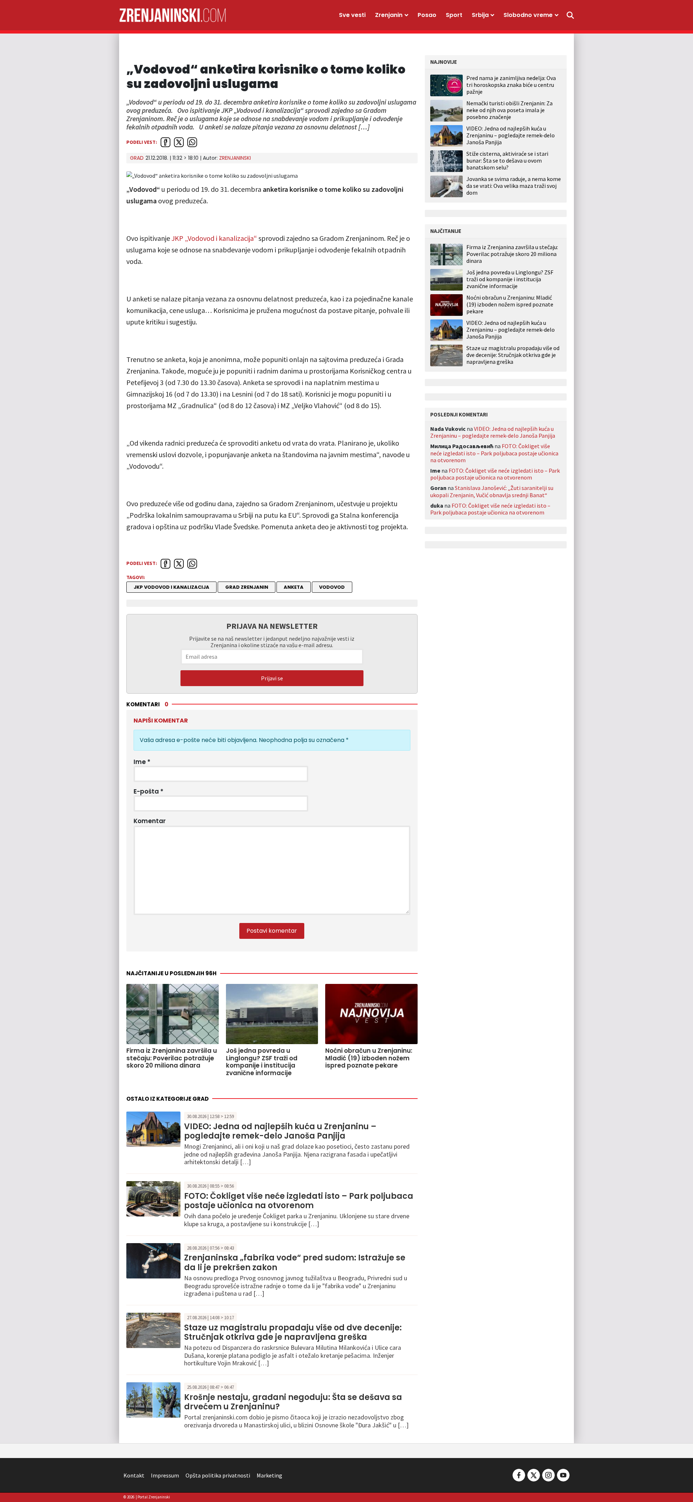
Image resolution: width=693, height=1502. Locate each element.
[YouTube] (563, 1474)
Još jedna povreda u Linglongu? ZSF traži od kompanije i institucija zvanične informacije (509, 279)
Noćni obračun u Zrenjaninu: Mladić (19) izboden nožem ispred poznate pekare (509, 304)
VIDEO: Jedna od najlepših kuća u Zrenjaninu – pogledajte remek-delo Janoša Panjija (280, 1131)
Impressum (165, 1475)
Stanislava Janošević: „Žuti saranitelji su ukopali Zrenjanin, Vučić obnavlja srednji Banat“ (491, 491)
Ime (142, 762)
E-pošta (149, 791)
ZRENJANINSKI (235, 158)
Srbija (480, 15)
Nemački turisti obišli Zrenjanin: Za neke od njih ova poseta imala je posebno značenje (509, 110)
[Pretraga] (570, 15)
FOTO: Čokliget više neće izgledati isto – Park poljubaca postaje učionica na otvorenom (298, 1200)
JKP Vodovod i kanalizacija (171, 587)
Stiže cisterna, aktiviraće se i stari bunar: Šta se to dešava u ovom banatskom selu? (507, 160)
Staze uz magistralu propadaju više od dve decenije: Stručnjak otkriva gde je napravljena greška (293, 1332)
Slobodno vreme (528, 15)
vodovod (332, 587)
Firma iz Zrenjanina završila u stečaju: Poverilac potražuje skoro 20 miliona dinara (512, 254)
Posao (427, 15)
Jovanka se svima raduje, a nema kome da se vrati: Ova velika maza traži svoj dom (513, 185)
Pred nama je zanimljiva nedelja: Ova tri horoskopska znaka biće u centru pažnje (511, 84)
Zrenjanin (388, 15)
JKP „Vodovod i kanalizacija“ (214, 238)
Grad (137, 158)
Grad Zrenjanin (246, 587)
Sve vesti (352, 15)
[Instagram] (548, 1474)
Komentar (150, 821)
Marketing (269, 1475)
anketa (294, 587)
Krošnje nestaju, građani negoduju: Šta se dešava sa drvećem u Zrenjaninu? (293, 1402)
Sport (454, 15)
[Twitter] (533, 1474)
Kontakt (133, 1475)
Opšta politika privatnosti (218, 1475)
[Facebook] (518, 1474)
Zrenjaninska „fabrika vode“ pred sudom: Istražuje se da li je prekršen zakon (294, 1262)
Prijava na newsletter (272, 626)
